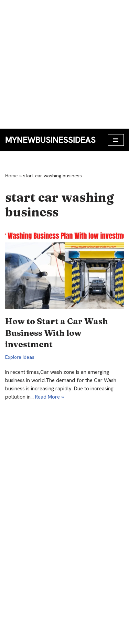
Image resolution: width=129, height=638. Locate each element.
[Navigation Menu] (116, 140)
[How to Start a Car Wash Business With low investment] (64, 269)
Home (11, 176)
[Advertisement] (64, 64)
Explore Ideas (19, 357)
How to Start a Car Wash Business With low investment (56, 332)
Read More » (49, 396)
